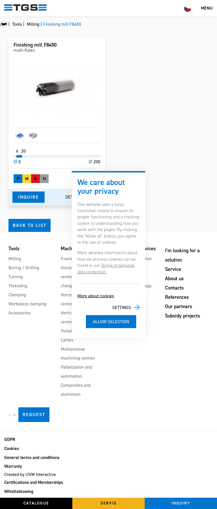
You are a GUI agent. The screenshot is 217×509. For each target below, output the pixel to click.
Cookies (11, 448)
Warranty (13, 466)
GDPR (9, 439)
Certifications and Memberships (33, 482)
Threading (17, 286)
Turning (15, 277)
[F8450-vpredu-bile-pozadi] (57, 88)
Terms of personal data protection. (105, 268)
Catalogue (36, 503)
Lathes (67, 340)
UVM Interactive (40, 474)
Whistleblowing (18, 491)
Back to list (29, 225)
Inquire (28, 197)
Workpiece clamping (27, 304)
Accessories (19, 313)
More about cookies (95, 296)
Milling (14, 259)
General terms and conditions (31, 457)
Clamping (17, 295)
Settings (121, 307)
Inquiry (181, 503)
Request (34, 414)
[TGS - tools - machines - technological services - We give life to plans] (3, 24)
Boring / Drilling (23, 268)
